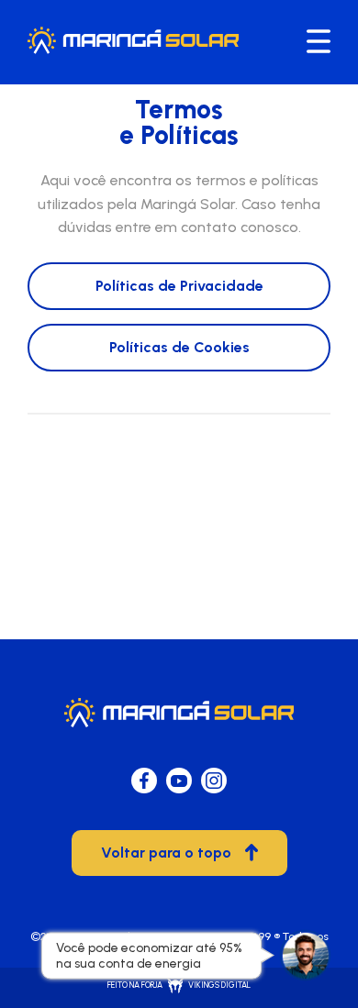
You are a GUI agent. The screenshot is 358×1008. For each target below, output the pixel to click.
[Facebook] (144, 780)
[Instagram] (214, 780)
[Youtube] (179, 780)
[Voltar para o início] (133, 49)
